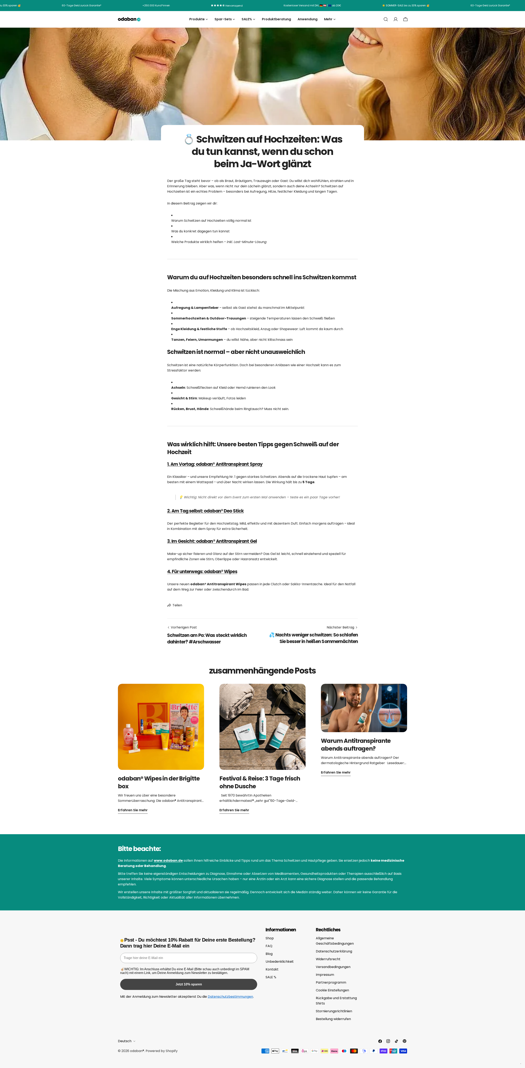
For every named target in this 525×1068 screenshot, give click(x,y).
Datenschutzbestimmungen (230, 996)
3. (212, 541)
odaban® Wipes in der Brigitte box (159, 782)
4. (202, 571)
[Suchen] (386, 19)
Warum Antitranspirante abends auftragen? (356, 745)
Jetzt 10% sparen (189, 984)
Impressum (325, 974)
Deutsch (124, 1041)
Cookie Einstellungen (332, 990)
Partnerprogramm (331, 982)
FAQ (269, 946)
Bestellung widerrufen (333, 1019)
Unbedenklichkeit (280, 961)
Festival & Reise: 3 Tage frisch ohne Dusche (259, 782)
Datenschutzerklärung (334, 951)
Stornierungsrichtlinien (334, 1011)
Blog (269, 953)
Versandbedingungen (333, 967)
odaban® (137, 1051)
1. (214, 464)
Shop (270, 938)
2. (205, 511)
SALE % (271, 977)
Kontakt (272, 969)
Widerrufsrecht (328, 959)
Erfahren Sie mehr (133, 810)
